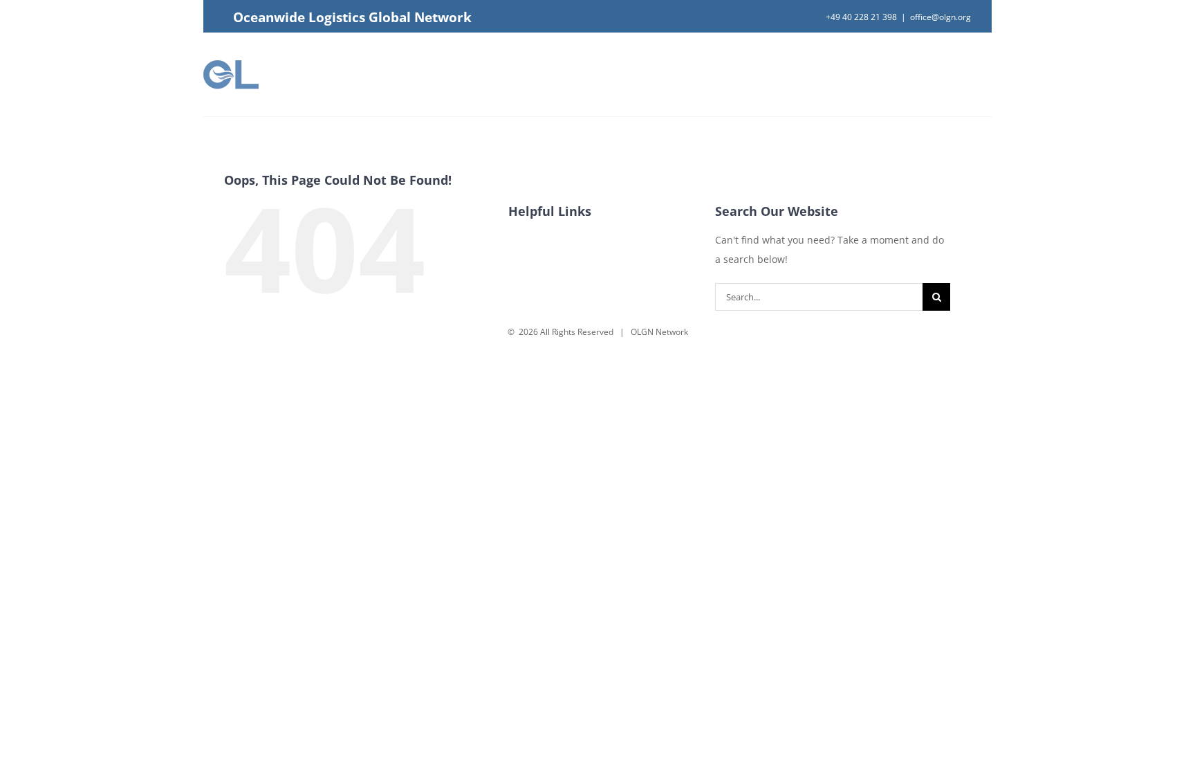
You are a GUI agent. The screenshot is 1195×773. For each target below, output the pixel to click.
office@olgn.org (940, 17)
